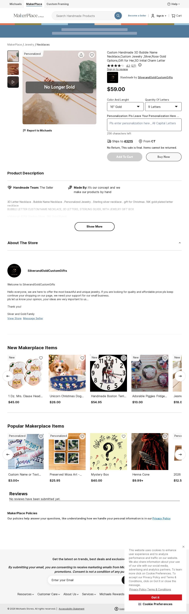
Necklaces (43, 44)
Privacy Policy (161, 518)
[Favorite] (92, 55)
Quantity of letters (157, 99)
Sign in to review (117, 69)
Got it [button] (155, 597)
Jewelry (29, 44)
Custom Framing (58, 4)
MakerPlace (14, 44)
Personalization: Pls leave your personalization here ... (143, 115)
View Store (14, 318)
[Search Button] (118, 15)
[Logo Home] (29, 15)
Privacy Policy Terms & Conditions (150, 589)
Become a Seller (137, 15)
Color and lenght (118, 99)
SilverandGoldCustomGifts (155, 77)
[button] (155, 604)
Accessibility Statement (71, 608)
